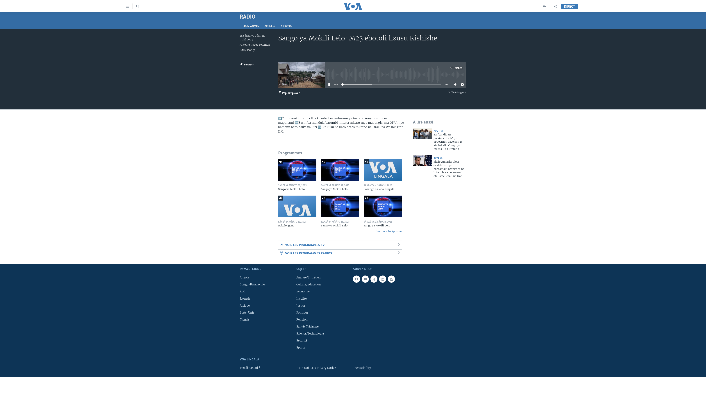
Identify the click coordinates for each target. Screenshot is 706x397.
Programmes (251, 26)
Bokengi (438, 158)
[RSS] (391, 279)
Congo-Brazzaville (252, 284)
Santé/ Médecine (307, 326)
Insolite (301, 298)
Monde (244, 319)
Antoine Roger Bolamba (255, 44)
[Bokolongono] (297, 206)
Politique (302, 312)
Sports (300, 347)
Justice (300, 305)
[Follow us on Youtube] (365, 279)
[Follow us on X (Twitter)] (373, 279)
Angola (244, 277)
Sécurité (301, 340)
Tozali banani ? (250, 368)
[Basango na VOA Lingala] (383, 170)
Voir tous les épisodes (389, 231)
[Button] (247, 65)
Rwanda (245, 298)
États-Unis (247, 312)
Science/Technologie (310, 333)
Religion (302, 319)
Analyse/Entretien (308, 277)
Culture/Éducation (308, 284)
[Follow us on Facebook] (356, 279)
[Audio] (555, 6)
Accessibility (362, 368)
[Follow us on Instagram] (382, 279)
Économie (303, 291)
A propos (286, 26)
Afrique (245, 305)
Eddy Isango (247, 50)
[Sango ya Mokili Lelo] (297, 170)
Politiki (438, 131)
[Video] (544, 6)
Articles (270, 26)
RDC (242, 291)
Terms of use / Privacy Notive (316, 368)
